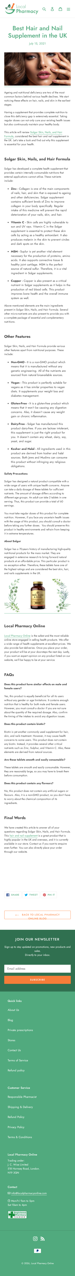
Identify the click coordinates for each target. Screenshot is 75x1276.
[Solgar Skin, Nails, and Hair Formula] (37, 611)
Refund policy (16, 1070)
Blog (10, 1020)
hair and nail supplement (24, 835)
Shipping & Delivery (20, 1107)
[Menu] (68, 9)
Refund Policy (16, 1117)
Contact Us (14, 1050)
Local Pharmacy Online (17, 636)
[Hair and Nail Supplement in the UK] (37, 85)
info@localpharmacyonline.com (29, 1193)
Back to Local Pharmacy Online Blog (40, 916)
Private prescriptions (20, 1030)
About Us (13, 1010)
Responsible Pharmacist (22, 1097)
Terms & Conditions (20, 1137)
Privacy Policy (16, 1127)
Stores (11, 1040)
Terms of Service (18, 1060)
